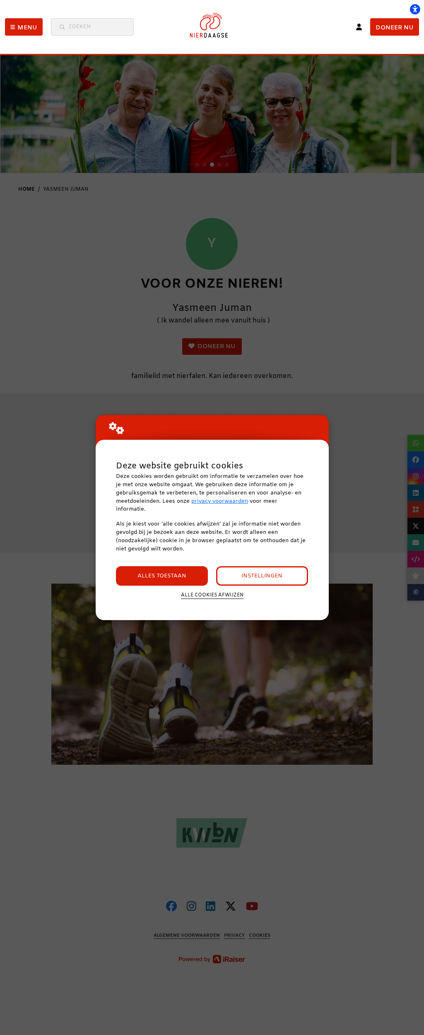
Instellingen (261, 575)
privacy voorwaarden (219, 501)
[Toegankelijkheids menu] (415, 9)
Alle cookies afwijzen (212, 595)
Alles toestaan (161, 575)
